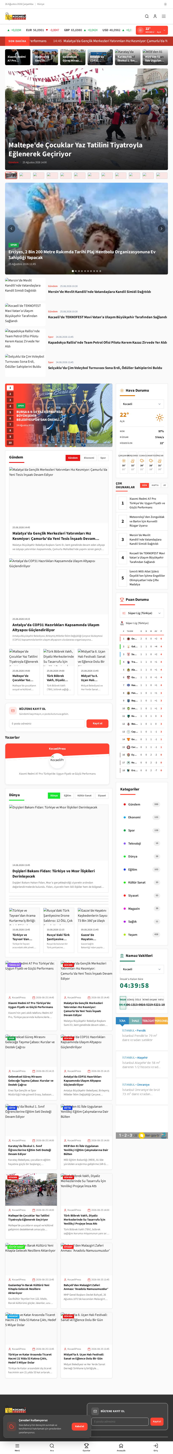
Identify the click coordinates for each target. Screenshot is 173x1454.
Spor (103, 458)
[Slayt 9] (97, 271)
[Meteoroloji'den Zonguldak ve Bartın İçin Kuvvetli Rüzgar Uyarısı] (148, 175)
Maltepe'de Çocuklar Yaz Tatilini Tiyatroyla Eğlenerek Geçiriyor (28, 1218)
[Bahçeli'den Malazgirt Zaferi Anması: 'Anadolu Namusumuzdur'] (52, 175)
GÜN (144, 485)
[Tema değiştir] (165, 4)
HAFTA (155, 485)
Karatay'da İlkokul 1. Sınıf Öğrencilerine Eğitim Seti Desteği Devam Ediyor (29, 1150)
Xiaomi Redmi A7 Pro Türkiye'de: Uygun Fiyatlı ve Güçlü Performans (30, 1005)
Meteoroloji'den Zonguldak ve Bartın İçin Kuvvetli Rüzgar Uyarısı (147, 521)
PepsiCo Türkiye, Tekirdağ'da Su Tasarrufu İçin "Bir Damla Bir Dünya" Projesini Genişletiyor (38, 418)
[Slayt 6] (88, 271)
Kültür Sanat (84, 795)
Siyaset (102, 795)
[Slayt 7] (91, 271)
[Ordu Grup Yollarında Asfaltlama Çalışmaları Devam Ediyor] (134, 175)
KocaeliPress (19, 997)
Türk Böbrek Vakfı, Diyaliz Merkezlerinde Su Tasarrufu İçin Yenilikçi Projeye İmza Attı (84, 1220)
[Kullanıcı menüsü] (155, 16)
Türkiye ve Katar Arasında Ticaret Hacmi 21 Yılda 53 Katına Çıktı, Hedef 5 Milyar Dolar (29, 1358)
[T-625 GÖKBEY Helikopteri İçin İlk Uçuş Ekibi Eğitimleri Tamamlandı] (121, 175)
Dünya (54, 795)
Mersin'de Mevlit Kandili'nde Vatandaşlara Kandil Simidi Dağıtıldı (145, 539)
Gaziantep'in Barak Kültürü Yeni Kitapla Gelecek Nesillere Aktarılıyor (28, 1289)
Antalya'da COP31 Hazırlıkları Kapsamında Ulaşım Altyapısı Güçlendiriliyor (82, 1081)
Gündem (73, 458)
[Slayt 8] (94, 271)
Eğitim (67, 795)
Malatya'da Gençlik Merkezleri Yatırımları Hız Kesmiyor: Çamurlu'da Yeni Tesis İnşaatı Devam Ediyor (83, 1009)
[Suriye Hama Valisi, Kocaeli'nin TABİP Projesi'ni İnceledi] (93, 175)
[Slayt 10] (100, 271)
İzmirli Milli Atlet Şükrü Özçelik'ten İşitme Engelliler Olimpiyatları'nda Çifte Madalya (147, 578)
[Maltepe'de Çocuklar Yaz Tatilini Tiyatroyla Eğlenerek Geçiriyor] (11, 175)
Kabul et (79, 1426)
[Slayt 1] (73, 271)
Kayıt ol (97, 723)
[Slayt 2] (76, 271)
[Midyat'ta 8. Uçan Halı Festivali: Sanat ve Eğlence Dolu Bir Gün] (79, 175)
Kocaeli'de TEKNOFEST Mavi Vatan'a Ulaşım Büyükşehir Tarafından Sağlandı (147, 557)
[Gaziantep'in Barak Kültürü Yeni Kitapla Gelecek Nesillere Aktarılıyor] (38, 175)
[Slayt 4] (82, 271)
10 (10, 443)
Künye (40, 4)
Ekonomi (89, 458)
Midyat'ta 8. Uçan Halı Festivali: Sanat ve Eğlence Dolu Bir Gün (84, 1356)
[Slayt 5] (85, 271)
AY (165, 485)
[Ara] (146, 16)
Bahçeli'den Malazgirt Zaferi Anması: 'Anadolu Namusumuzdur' (86, 1287)
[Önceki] (11, 228)
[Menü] (163, 16)
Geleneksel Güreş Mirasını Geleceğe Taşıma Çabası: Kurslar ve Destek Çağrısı (30, 1081)
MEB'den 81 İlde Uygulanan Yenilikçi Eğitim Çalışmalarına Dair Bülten (86, 1150)
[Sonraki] (161, 228)
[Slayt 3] (79, 271)
